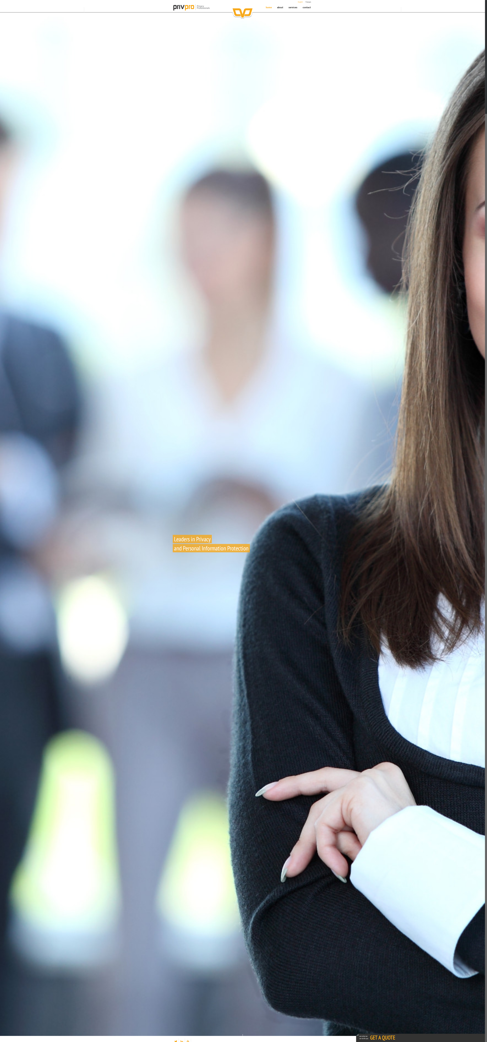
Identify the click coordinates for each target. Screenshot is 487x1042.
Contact (307, 7)
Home (269, 7)
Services (293, 7)
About (280, 7)
